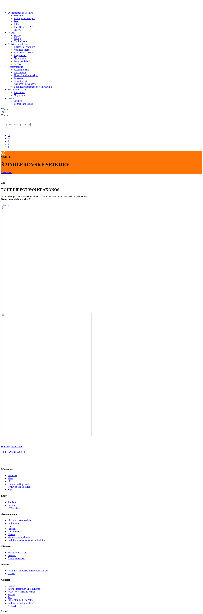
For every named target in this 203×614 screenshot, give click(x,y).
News (10, 489)
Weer (16, 21)
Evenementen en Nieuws (20, 12)
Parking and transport (24, 18)
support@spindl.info (11, 446)
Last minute (20, 72)
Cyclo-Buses (20, 41)
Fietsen (11, 505)
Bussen (11, 594)
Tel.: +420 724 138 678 (13, 451)
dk (9, 146)
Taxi (10, 597)
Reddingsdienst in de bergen (22, 603)
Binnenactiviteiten (23, 61)
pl (9, 144)
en (9, 138)
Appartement (20, 81)
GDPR (11, 573)
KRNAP (12, 606)
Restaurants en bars (17, 89)
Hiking (17, 35)
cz (9, 135)
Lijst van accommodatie (19, 520)
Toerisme (12, 502)
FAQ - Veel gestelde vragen (21, 591)
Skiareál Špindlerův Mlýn (20, 600)
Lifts (16, 24)
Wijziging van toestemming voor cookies (28, 570)
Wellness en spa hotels (25, 84)
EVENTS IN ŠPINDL (25, 27)
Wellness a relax (22, 49)
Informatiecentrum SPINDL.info (24, 588)
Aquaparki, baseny (23, 52)
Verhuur (12, 555)
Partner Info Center (23, 103)
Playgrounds (20, 55)
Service (17, 64)
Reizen (11, 32)
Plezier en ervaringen (24, 47)
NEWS (17, 29)
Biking (17, 38)
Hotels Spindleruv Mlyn (26, 75)
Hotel (10, 526)
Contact (11, 98)
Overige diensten (16, 558)
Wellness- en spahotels (19, 537)
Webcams (19, 15)
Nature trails (20, 58)
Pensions (18, 78)
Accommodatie (15, 66)
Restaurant (19, 92)
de (9, 141)
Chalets (11, 534)
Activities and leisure (18, 44)
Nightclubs (19, 95)
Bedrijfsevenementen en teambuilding (33, 86)
